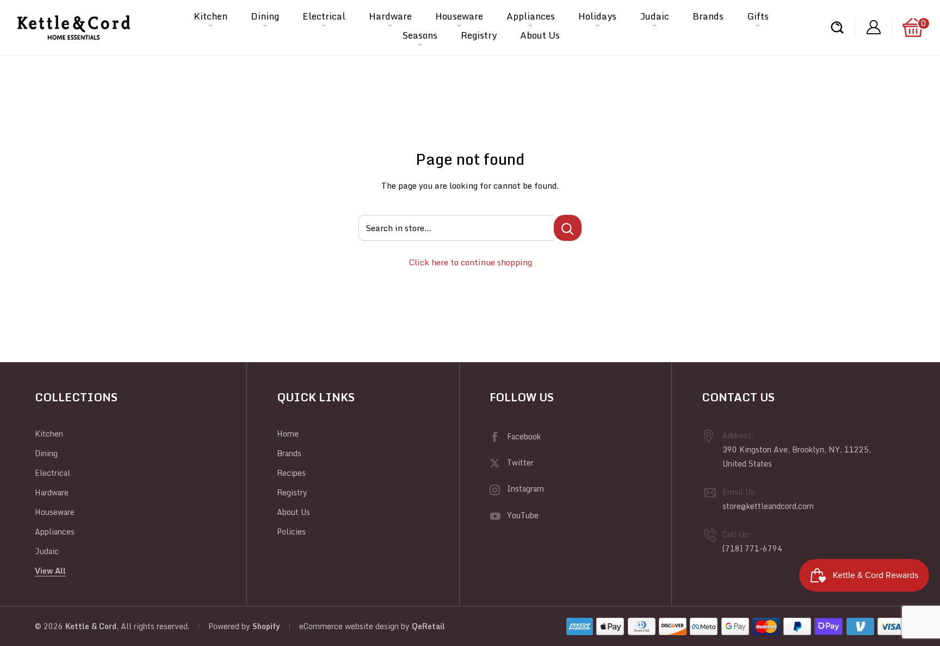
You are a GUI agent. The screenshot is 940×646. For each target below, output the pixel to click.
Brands (707, 16)
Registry (479, 35)
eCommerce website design (349, 626)
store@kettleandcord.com (768, 506)
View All (50, 570)
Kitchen (210, 16)
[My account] (874, 27)
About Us (540, 35)
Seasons (420, 35)
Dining (265, 16)
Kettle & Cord (90, 626)
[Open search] (837, 27)
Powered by (230, 626)
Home (288, 433)
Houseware (459, 16)
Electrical (323, 16)
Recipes (291, 473)
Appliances (530, 16)
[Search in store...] (568, 228)
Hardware (390, 16)
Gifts (758, 16)
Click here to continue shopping (470, 262)
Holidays (597, 16)
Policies (291, 531)
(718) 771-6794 (752, 548)
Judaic (654, 16)
